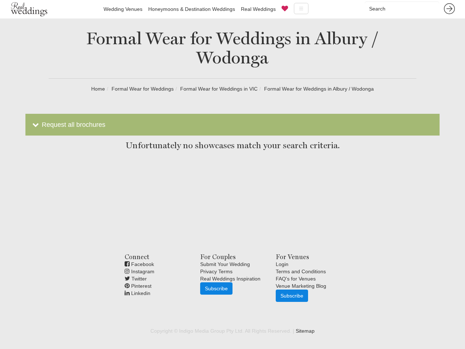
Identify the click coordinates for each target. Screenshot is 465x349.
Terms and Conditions (301, 271)
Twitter (138, 279)
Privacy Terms (216, 271)
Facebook (142, 264)
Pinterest (140, 286)
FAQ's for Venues (296, 279)
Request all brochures (72, 124)
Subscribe (216, 288)
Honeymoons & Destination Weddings (191, 9)
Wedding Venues (123, 9)
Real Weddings (258, 9)
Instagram (142, 271)
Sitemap (305, 331)
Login (282, 264)
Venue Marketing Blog (301, 286)
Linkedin (140, 293)
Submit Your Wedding (225, 264)
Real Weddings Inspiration (230, 279)
